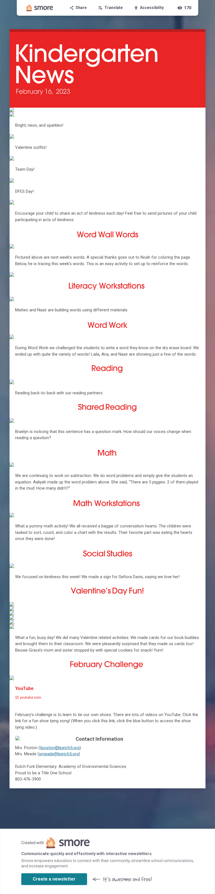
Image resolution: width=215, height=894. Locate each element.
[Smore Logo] (40, 7)
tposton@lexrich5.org (60, 747)
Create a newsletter (54, 879)
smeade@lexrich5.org (59, 753)
